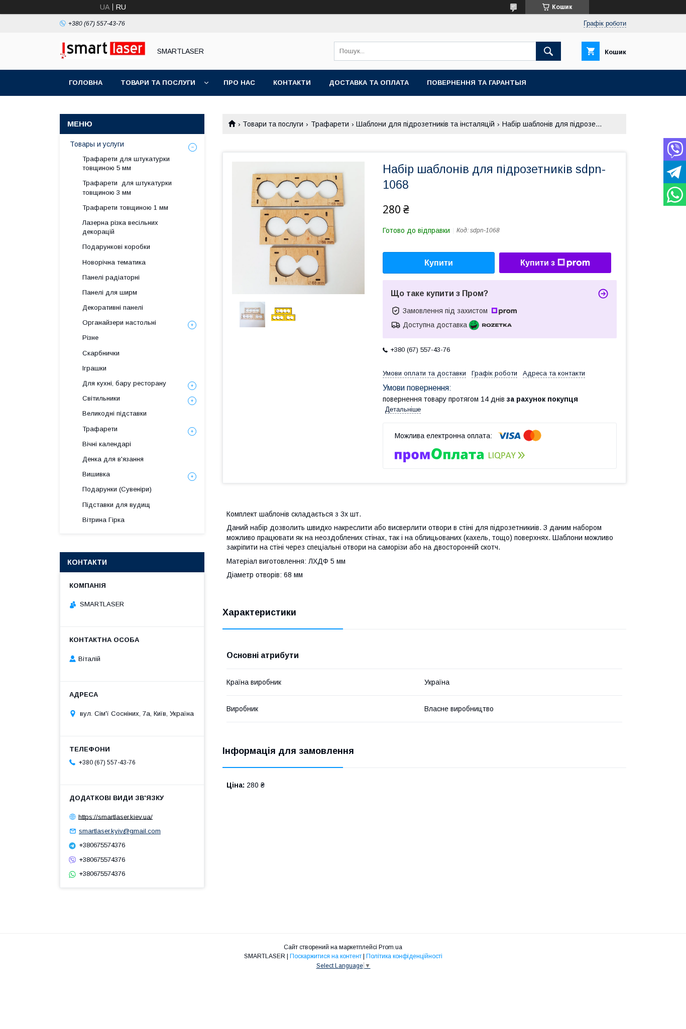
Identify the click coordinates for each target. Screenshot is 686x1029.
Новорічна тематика (114, 262)
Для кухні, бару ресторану (124, 383)
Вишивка (96, 474)
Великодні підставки (114, 413)
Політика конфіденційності (404, 956)
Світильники (101, 398)
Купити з (537, 263)
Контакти (292, 82)
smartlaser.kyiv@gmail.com (120, 831)
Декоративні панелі (112, 307)
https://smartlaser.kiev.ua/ (115, 816)
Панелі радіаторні (111, 277)
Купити (438, 263)
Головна (85, 82)
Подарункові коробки (116, 246)
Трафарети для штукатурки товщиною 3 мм (127, 187)
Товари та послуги (158, 82)
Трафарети (330, 124)
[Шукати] (548, 51)
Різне (90, 337)
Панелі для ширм (109, 292)
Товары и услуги (97, 144)
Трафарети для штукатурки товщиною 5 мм (126, 163)
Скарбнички (101, 353)
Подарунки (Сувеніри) (117, 489)
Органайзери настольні (119, 322)
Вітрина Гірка (103, 520)
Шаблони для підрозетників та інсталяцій (425, 124)
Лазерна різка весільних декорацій (120, 227)
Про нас (239, 82)
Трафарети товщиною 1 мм (126, 207)
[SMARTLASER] (102, 57)
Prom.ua (390, 947)
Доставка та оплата (369, 82)
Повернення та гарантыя (476, 82)
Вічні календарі (106, 444)
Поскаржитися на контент (326, 956)
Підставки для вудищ (116, 504)
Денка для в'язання (113, 459)
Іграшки (94, 368)
